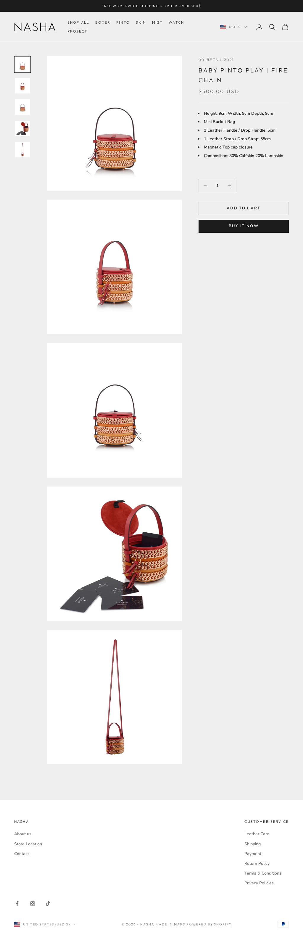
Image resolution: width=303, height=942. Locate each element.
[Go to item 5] (22, 149)
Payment (252, 854)
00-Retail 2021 (216, 59)
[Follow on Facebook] (17, 904)
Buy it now (244, 226)
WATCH (176, 22)
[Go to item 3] (22, 107)
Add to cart (244, 208)
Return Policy (257, 863)
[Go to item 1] (22, 64)
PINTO (123, 22)
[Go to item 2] (22, 85)
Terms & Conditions (262, 873)
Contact (21, 854)
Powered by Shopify (209, 924)
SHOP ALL (78, 22)
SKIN (141, 22)
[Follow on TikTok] (48, 904)
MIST (157, 22)
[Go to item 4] (22, 128)
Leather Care (256, 834)
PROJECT (77, 31)
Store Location (28, 844)
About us (22, 834)
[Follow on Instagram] (33, 904)
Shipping (252, 844)
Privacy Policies (259, 883)
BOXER (102, 22)
